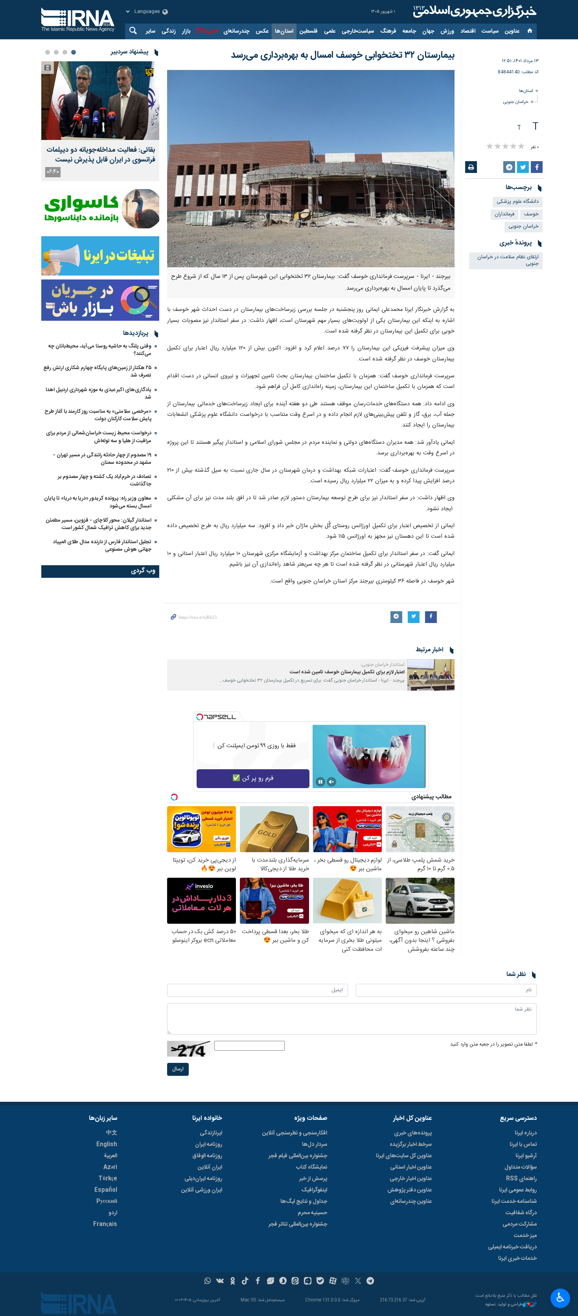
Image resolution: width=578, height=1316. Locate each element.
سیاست (490, 31)
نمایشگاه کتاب (311, 1167)
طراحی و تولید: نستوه (504, 1304)
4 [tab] (47, 52)
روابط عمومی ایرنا (518, 1190)
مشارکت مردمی (520, 1224)
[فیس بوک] (257, 1282)
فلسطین (309, 31)
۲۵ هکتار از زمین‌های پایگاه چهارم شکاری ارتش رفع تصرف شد (97, 372)
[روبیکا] (345, 1282)
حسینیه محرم (312, 1213)
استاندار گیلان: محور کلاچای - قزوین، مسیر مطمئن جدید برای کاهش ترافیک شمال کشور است (98, 524)
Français (105, 1224)
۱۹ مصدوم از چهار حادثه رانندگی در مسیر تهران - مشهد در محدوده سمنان (102, 459)
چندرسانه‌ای (236, 31)
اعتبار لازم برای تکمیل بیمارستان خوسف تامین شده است (347, 672)
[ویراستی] (270, 1282)
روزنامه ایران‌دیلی (203, 1179)
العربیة (110, 1156)
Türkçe (107, 1179)
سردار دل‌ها (314, 1144)
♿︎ (560, 1297)
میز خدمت (525, 1236)
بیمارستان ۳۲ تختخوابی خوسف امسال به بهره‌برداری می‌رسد (343, 55)
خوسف (531, 214)
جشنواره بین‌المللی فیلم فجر (298, 1156)
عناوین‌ (512, 31)
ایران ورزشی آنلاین (201, 1190)
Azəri (110, 1167)
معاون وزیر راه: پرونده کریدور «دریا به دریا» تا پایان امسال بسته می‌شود (97, 502)
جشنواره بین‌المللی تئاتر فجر (298, 1224)
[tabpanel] (100, 121)
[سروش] (283, 1282)
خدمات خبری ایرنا (517, 1258)
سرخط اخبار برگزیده (411, 1144)
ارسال (178, 1069)
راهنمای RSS (521, 1179)
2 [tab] (65, 52)
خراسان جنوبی (515, 102)
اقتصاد (467, 31)
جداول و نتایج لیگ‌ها (303, 1201)
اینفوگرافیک (314, 1190)
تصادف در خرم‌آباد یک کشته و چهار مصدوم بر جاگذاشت (104, 480)
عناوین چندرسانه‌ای (411, 1201)
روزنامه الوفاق (207, 1156)
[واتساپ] (207, 1282)
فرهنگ (388, 31)
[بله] (320, 1282)
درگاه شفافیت (521, 1213)
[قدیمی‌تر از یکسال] (431, 675)
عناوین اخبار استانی (411, 1167)
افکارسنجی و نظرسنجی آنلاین (294, 1133)
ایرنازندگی (211, 1133)
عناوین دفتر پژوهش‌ (409, 1190)
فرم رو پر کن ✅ (253, 778)
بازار (186, 31)
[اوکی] (232, 1282)
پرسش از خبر (313, 1179)
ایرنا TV (204, 31)
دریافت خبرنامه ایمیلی (512, 1247)
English (106, 1144)
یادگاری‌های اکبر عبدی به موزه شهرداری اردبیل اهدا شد (98, 394)
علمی (329, 31)
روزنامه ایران (208, 1144)
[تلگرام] (370, 1282)
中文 (111, 1133)
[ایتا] (295, 1282)
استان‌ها (284, 31)
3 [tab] (56, 52)
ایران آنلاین (210, 1167)
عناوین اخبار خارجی (411, 1179)
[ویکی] (220, 1282)
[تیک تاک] (245, 1282)
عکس (262, 31)
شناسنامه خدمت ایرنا (514, 1201)
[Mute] (331, 782)
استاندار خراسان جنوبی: (382, 665)
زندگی (169, 31)
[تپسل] (200, 717)
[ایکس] (358, 1282)
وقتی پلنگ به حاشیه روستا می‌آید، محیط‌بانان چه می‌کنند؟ (99, 350)
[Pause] (320, 782)
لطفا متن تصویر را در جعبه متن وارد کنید (493, 1044)
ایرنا (474, 12)
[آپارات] (333, 1282)
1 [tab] (73, 52)
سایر (150, 31)
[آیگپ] (307, 1282)
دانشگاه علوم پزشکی (518, 202)
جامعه (409, 31)
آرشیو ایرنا (526, 1156)
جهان (428, 31)
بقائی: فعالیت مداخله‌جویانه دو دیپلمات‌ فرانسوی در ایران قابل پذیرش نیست (100, 155)
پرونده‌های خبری (413, 1133)
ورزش (447, 31)
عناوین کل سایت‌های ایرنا (404, 1156)
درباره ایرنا (526, 1133)
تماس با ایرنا (523, 1144)
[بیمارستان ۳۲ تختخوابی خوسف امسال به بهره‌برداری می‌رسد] (311, 168)
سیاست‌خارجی (358, 31)
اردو (113, 1213)
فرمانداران (504, 214)
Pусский (106, 1201)
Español (105, 1190)
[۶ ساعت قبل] (100, 100)
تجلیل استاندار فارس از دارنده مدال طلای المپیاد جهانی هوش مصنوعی (102, 546)
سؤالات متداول (520, 1167)
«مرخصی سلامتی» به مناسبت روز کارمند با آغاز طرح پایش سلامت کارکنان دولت (97, 415)
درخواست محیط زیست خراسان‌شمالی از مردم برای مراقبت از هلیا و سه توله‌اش (98, 437)
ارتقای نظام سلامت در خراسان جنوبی (508, 260)
